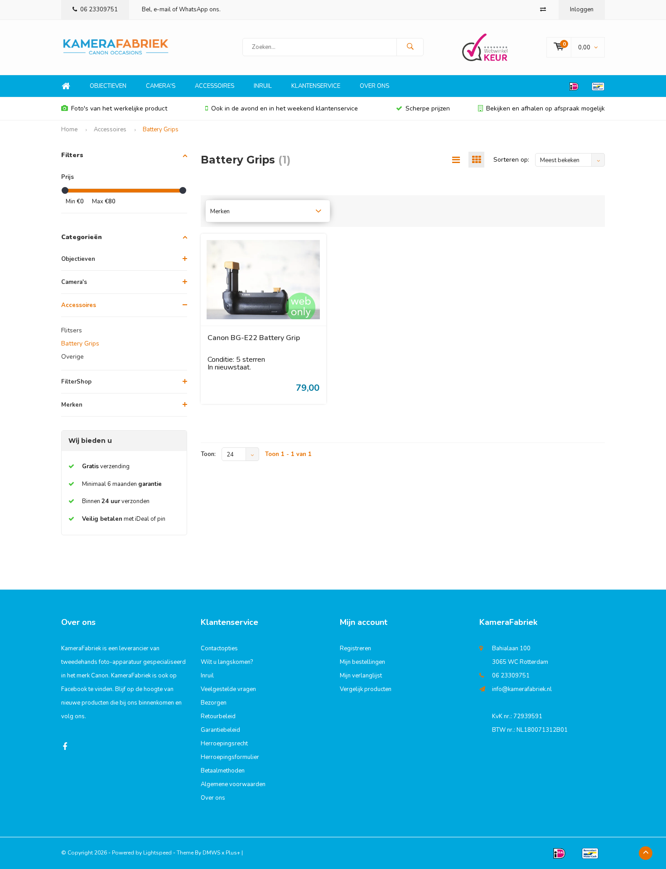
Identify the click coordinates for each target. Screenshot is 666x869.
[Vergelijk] (543, 9)
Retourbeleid (218, 716)
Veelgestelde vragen (228, 689)
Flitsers (71, 330)
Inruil (263, 86)
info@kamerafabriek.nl (522, 689)
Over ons (374, 86)
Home (65, 86)
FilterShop (76, 382)
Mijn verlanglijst (361, 676)
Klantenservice (315, 86)
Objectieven (108, 86)
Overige (72, 356)
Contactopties (219, 648)
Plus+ (233, 852)
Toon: (208, 454)
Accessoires (214, 86)
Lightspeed (157, 852)
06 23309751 (99, 9)
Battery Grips (161, 129)
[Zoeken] (410, 47)
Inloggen (582, 9)
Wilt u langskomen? (227, 662)
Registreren (355, 648)
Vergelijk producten (365, 689)
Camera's (160, 86)
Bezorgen (214, 703)
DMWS (211, 852)
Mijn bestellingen (362, 662)
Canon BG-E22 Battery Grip (254, 338)
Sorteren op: (511, 159)
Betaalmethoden (223, 771)
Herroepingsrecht (224, 743)
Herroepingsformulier (230, 757)
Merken (71, 405)
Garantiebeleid (220, 730)
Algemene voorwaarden (233, 784)
